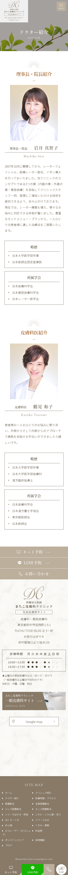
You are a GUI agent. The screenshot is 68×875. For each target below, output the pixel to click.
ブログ (8, 845)
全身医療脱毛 (42, 803)
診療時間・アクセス (45, 798)
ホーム (8, 792)
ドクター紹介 (12, 798)
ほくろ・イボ (12, 820)
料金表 (38, 830)
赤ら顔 (8, 825)
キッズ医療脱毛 (43, 809)
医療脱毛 (9, 803)
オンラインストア (14, 840)
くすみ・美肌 (42, 825)
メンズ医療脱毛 (13, 809)
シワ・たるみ (42, 820)
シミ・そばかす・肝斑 (16, 814)
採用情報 (40, 840)
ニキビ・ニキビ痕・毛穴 (48, 814)
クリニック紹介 (43, 792)
